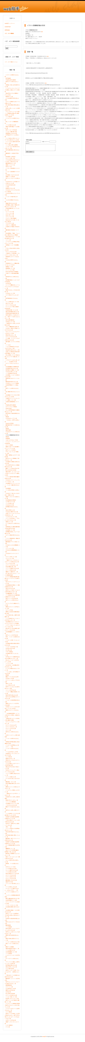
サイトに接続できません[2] (12, 870)
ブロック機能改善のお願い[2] (12, 326)
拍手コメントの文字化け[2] (12, 635)
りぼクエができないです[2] (12, 440)
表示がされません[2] (10, 588)
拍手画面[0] (8, 78)
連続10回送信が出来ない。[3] (12, 948)
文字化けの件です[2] (10, 648)
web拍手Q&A (8, 26)
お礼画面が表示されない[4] (12, 368)
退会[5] (7, 416)
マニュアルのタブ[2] (10, 563)
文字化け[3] (8, 283)
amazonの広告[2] (9, 423)
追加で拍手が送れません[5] (12, 695)
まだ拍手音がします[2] (11, 988)
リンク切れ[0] (9, 116)
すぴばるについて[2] (10, 293)
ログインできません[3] (11, 728)
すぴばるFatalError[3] (10, 185)
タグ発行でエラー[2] (10, 501)
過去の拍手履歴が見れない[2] (12, 311)
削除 (42, 31)
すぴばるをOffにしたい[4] (11, 371)
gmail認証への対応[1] (10, 156)
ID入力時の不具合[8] (10, 993)
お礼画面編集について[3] (11, 951)
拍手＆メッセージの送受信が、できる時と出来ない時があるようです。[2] (12, 915)
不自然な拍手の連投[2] (11, 405)
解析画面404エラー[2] (11, 163)
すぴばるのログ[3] (10, 505)
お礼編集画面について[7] (11, 593)
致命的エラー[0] (9, 96)
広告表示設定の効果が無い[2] (12, 313)
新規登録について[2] (10, 268)
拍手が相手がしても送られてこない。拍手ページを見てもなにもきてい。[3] (12, 316)
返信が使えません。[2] (11, 335)
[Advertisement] (51, 17)
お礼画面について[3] (10, 530)
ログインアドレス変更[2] (11, 406)
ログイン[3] (8, 730)
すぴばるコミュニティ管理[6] (12, 383)
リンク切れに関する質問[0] (12, 145)
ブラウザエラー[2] (10, 223)
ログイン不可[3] (9, 610)
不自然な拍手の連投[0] (11, 80)
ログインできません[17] (11, 725)
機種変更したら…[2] (10, 848)
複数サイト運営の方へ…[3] (12, 571)
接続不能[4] (8, 430)
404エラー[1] (9, 166)
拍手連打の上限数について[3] (12, 370)
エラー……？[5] (9, 746)
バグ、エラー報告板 (9, 33)
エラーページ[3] (9, 986)
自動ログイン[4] (9, 521)
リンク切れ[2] (9, 756)
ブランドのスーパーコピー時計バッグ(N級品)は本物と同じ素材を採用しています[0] (12, 113)
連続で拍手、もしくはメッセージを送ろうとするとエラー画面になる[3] (12, 473)
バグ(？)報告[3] (9, 1025)
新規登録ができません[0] (11, 133)
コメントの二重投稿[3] (11, 801)
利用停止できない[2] (10, 188)
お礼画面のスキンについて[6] (12, 803)
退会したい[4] (9, 683)
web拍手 (44, 1036)
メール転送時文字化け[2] (11, 373)
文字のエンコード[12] (10, 866)
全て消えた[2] (9, 650)
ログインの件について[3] (11, 556)
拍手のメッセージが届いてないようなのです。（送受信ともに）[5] (12, 972)
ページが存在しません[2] (11, 886)
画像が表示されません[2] (11, 203)
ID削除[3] (8, 438)
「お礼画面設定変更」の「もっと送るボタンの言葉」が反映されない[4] (12, 715)
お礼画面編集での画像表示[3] (12, 366)
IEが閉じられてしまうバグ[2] (12, 998)
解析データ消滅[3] (10, 946)
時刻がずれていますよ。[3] (12, 800)
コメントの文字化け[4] (11, 690)
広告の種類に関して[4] (11, 566)
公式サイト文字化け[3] (11, 1020)
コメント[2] (8, 240)
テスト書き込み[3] (10, 968)
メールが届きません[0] (11, 125)
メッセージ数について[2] (11, 996)
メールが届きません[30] (11, 871)
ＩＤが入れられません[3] (11, 805)
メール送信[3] (9, 926)
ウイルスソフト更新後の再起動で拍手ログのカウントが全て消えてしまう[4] (12, 1005)
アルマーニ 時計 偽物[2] (11, 218)
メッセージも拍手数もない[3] (12, 745)
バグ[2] (7, 186)
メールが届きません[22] (11, 868)
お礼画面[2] (8, 488)
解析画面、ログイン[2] (11, 781)
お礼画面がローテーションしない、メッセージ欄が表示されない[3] (12, 485)
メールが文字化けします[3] (12, 751)
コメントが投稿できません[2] (12, 568)
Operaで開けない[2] (10, 510)
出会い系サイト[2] (10, 215)
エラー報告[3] (9, 1011)
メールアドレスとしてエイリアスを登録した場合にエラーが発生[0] (12, 90)
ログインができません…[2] (12, 565)
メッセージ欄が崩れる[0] (11, 131)
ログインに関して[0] (10, 158)
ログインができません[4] (11, 336)
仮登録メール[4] (9, 266)
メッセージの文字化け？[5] (12, 646)
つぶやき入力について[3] (11, 516)
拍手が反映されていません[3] (12, 873)
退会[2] (7, 428)
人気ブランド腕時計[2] (11, 225)
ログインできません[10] (11, 251)
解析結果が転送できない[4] (12, 381)
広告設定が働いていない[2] (12, 310)
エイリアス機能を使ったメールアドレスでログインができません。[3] (12, 286)
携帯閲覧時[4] (9, 985)
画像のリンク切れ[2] (10, 176)
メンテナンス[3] (9, 663)
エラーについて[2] (10, 558)
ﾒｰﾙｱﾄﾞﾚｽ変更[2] (9, 651)
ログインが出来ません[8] (11, 995)
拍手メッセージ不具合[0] (11, 130)
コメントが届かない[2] (11, 776)
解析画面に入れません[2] (11, 880)
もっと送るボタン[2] (10, 685)
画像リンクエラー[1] (10, 165)
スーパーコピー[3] (10, 211)
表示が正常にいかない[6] (11, 966)
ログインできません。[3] (11, 726)
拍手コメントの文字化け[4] (12, 598)
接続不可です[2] (9, 881)
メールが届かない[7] (10, 950)
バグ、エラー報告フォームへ (11, 62)
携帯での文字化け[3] (10, 990)
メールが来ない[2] (10, 503)
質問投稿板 (7, 30)
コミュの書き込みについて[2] (12, 301)
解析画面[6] (8, 925)
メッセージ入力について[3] (12, 905)
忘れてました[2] (9, 303)
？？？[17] (8, 345)
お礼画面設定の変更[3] (11, 500)
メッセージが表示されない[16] (12, 941)
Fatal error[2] (8, 408)
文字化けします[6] (10, 678)
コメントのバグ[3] (10, 548)
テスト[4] (8, 1026)
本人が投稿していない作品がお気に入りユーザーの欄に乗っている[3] (12, 356)
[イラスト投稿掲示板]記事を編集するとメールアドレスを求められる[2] (12, 578)
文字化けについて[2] (10, 321)
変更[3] (7, 675)
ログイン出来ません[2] (11, 570)
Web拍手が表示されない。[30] (12, 350)
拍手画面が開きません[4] (11, 965)
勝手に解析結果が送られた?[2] (12, 898)
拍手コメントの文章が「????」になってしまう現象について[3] (12, 451)
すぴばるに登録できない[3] (12, 511)
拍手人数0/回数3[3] (10, 320)
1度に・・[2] (8, 826)
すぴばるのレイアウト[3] (11, 418)
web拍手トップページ (10, 23)
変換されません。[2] (10, 758)
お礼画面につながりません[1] (12, 175)
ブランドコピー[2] (10, 216)
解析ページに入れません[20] (12, 676)
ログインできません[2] (11, 305)
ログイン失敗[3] (9, 445)
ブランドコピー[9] (10, 213)
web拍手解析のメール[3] (11, 900)
